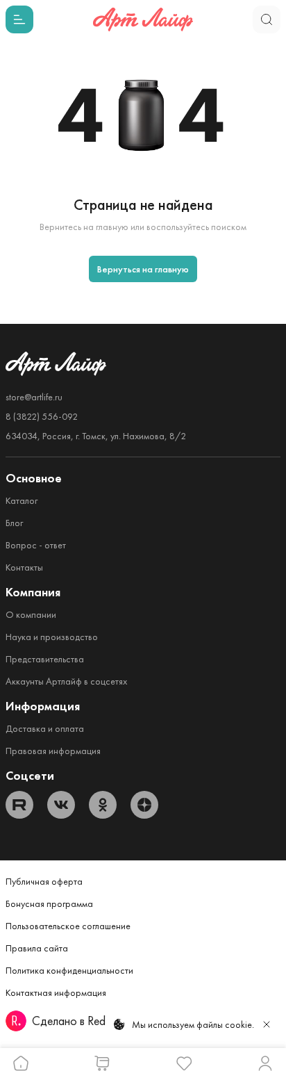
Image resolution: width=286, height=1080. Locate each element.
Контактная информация (56, 992)
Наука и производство (52, 636)
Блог (14, 522)
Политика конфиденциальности (69, 970)
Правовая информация (53, 750)
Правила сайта (37, 948)
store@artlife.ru (34, 397)
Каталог (21, 500)
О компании (31, 614)
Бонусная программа (49, 903)
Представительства (45, 659)
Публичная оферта (44, 881)
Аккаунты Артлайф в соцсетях (66, 681)
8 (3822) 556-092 (42, 416)
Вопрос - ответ (36, 545)
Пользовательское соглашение (68, 925)
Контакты (24, 567)
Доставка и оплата (45, 728)
